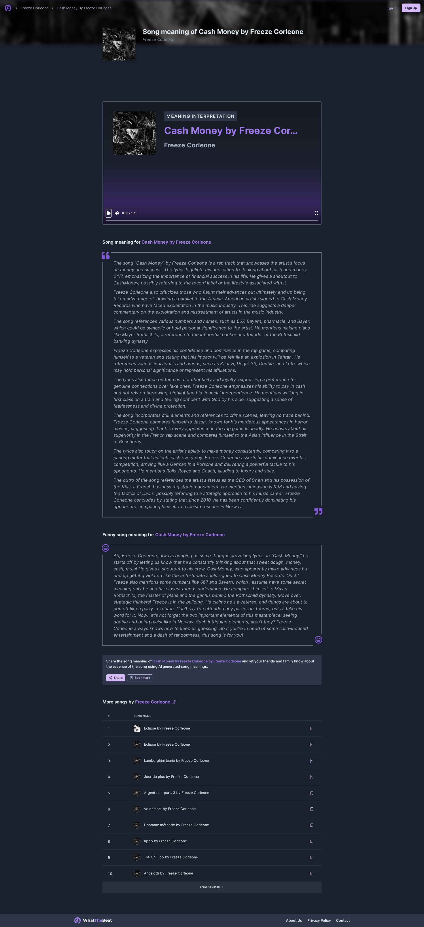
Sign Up (411, 8)
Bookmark (142, 677)
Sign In (391, 8)
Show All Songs (210, 886)
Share (118, 677)
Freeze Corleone (34, 8)
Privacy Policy (319, 920)
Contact (343, 920)
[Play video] (108, 213)
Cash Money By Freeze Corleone (84, 8)
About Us (294, 920)
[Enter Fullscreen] (316, 213)
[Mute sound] (116, 213)
